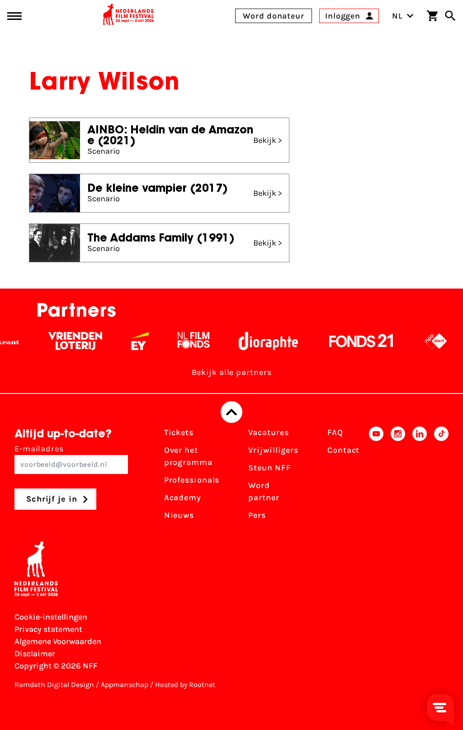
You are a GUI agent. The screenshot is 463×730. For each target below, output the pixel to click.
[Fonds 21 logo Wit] (354, 341)
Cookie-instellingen (50, 617)
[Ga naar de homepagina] (128, 16)
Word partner (263, 491)
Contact (343, 450)
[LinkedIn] (419, 477)
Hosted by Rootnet (185, 684)
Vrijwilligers (273, 450)
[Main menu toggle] (14, 16)
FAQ (335, 432)
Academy (182, 497)
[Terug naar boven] (231, 412)
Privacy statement (48, 629)
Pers (257, 515)
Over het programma (188, 456)
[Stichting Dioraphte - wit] (261, 341)
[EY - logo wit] (133, 341)
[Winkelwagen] (432, 15)
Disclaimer (34, 654)
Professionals (192, 480)
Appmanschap (124, 684)
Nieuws (179, 515)
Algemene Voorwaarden (57, 641)
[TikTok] (441, 477)
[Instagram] (398, 477)
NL (397, 16)
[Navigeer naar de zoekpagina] (450, 15)
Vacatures (268, 432)
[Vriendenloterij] (68, 341)
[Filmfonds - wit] (187, 341)
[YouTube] (376, 477)
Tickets (179, 432)
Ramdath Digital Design (54, 684)
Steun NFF (269, 468)
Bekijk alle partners (232, 372)
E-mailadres (39, 449)
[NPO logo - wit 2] (429, 341)
